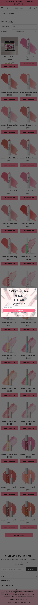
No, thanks (19, 315)
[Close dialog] (36, 289)
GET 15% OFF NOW (19, 310)
